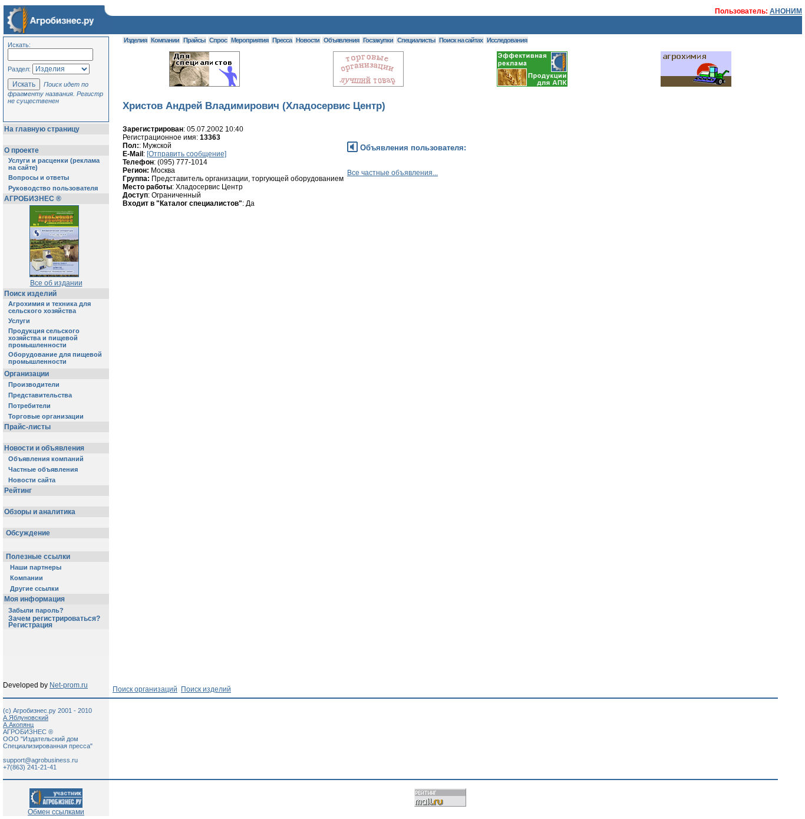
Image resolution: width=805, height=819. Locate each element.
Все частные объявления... (392, 173)
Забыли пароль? (36, 610)
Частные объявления (43, 469)
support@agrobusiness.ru (40, 760)
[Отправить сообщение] (186, 154)
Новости (308, 40)
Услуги (19, 320)
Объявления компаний (46, 458)
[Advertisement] (337, 269)
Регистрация (30, 625)
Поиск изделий (30, 294)
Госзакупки (378, 40)
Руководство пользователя (53, 188)
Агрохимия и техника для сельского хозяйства (49, 307)
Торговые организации (46, 416)
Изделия (135, 40)
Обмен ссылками (56, 812)
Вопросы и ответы (38, 177)
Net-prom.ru (69, 685)
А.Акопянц (18, 724)
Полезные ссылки (38, 556)
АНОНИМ (786, 11)
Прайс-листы (27, 427)
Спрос (218, 40)
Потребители (29, 405)
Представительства (40, 395)
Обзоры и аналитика (39, 512)
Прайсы (194, 40)
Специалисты (416, 40)
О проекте (21, 150)
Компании (26, 577)
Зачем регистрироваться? (54, 618)
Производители (34, 384)
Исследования (507, 40)
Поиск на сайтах (461, 40)
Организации (26, 374)
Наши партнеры (35, 567)
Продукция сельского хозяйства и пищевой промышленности (44, 337)
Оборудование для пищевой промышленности (55, 358)
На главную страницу (42, 129)
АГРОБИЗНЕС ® (32, 199)
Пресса (282, 40)
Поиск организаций (145, 689)
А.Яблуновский (25, 717)
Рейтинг (18, 490)
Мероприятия (249, 40)
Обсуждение (28, 533)
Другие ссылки (34, 588)
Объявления (341, 40)
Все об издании (56, 283)
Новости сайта (31, 479)
